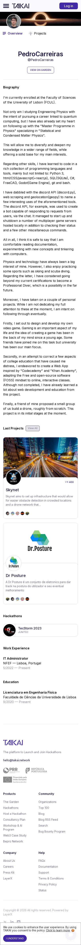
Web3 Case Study (15, 835)
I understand (15, 938)
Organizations (47, 801)
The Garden (11, 801)
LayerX (7, 878)
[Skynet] (40, 478)
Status (42, 890)
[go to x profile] (5, 922)
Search (43, 825)
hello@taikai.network (16, 760)
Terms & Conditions (51, 878)
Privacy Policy (48, 884)
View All (32, 428)
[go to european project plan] (39, 775)
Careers (8, 866)
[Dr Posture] (40, 563)
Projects (40, 33)
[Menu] (6, 6)
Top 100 (44, 807)
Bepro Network (13, 841)
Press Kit (8, 872)
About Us (9, 860)
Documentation (48, 866)
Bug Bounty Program (52, 831)
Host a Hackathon (14, 813)
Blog (41, 813)
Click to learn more (58, 930)
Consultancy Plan (14, 819)
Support (44, 872)
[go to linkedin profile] (12, 922)
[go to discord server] (19, 922)
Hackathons (10, 807)
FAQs (42, 860)
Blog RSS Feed (48, 819)
